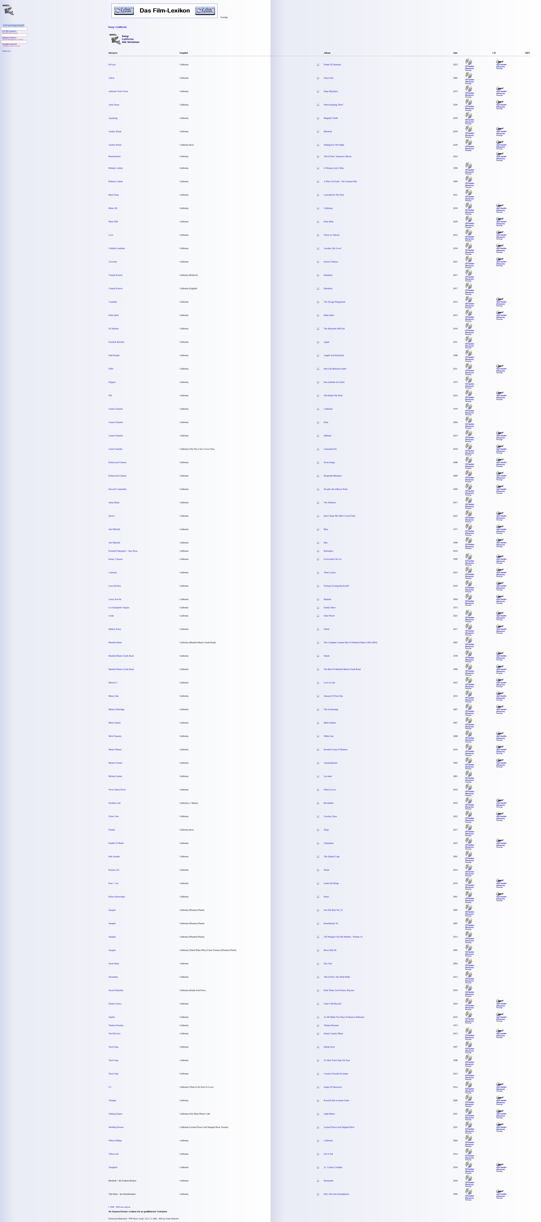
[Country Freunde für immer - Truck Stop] (318, 1074)
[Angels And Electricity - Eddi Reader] (318, 356)
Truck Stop (113, 1047)
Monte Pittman (115, 749)
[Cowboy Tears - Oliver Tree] (318, 817)
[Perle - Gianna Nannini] (318, 422)
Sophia (111, 1017)
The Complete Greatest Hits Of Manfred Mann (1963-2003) (350, 642)
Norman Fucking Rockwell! (336, 586)
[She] (318, 1194)
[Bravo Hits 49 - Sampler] (318, 950)
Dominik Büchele (116, 342)
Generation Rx (330, 449)
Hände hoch (329, 1047)
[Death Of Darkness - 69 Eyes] (318, 65)
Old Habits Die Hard (333, 395)
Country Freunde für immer (336, 1073)
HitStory (327, 435)
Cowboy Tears (330, 816)
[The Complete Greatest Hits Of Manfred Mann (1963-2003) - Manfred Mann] (318, 643)
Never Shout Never (117, 789)
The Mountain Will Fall (334, 328)
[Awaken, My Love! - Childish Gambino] (318, 249)
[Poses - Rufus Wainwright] (318, 897)
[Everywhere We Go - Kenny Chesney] (318, 559)
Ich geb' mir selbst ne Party (336, 489)
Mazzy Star (113, 696)
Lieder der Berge (331, 883)
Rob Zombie (114, 856)
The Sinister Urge (332, 856)
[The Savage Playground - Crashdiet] (318, 302)
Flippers (112, 382)
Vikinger (112, 1100)
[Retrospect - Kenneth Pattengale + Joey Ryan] (318, 551)
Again (326, 342)
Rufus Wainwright (116, 896)
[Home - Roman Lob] (318, 870)
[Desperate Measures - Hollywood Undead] (318, 476)
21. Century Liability (333, 1167)
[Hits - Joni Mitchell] (318, 543)
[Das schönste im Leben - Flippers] (318, 382)
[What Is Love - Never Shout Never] (318, 790)
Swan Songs (329, 462)
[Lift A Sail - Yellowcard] (318, 1154)
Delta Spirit (113, 315)
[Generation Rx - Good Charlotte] (318, 449)
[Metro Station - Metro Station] (318, 723)
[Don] (318, 516)
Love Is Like (329, 682)
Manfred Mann (115, 642)
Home (326, 870)
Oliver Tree (113, 816)
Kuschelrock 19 (331, 923)
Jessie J (111, 516)
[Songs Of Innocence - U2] (318, 1087)
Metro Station (114, 723)
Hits (325, 542)
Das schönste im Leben (334, 382)
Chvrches (112, 262)
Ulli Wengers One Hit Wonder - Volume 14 (343, 937)
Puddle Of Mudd (116, 843)
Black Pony (113, 195)
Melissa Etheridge (116, 709)
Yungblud (112, 1167)
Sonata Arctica (114, 1003)
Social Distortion (115, 990)
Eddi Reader (114, 355)
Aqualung (112, 118)
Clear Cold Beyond (332, 1003)
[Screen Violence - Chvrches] (318, 262)
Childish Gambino (116, 248)
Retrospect (328, 551)
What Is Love (330, 789)
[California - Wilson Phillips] (318, 1141)
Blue (326, 529)
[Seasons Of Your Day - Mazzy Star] (318, 696)
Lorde (111, 616)
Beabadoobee (114, 156)
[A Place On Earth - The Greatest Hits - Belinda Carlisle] (318, 182)
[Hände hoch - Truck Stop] (318, 1047)
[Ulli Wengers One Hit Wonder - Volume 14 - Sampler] (318, 937)
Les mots (328, 776)
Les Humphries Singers (118, 607)
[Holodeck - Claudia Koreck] (318, 275)
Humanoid (328, 1180)
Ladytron (112, 572)
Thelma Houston (115, 1025)
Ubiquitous (329, 843)
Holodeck (328, 275)
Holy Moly (329, 221)
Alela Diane (113, 104)
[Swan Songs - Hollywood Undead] (318, 463)
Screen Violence (331, 262)
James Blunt (113, 502)
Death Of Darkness (332, 64)
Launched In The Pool (334, 195)
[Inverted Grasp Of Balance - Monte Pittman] (318, 750)
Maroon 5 (112, 682)
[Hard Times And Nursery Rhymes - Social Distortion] (318, 991)
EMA (111, 369)
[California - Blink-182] (318, 208)
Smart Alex (329, 78)
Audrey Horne (114, 131)
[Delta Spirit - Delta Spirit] (318, 315)
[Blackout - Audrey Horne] (318, 132)
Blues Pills (113, 221)
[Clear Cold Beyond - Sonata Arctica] (318, 1004)
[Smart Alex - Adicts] (318, 78)
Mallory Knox (114, 629)
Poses (326, 896)
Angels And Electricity (334, 355)
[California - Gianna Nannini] (318, 409)
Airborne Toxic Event (118, 91)
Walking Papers (115, 1114)
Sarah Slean (113, 963)
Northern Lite (114, 803)
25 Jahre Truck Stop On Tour (337, 1060)
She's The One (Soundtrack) (336, 1194)
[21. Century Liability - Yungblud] (318, 1168)
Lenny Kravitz (114, 599)
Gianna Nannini (115, 409)
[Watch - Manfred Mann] (318, 656)
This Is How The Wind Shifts (337, 977)
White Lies (328, 736)
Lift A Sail (328, 1154)
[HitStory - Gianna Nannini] (318, 436)
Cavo (110, 235)
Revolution (329, 803)
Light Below (329, 1114)
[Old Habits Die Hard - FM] (318, 396)
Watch (326, 656)
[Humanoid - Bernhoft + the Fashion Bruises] (318, 1181)
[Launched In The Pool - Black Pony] (318, 195)
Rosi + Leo (113, 883)
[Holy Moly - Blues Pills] (318, 222)
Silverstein (113, 977)
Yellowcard (113, 1154)
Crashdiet (112, 302)
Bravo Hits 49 (330, 950)
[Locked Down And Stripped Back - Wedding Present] (318, 1127)
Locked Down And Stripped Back (339, 1127)
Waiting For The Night (334, 145)
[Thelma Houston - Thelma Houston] (318, 1026)
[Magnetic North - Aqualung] (318, 118)
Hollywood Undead (117, 462)
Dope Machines (331, 91)
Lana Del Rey (114, 586)
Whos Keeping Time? (333, 104)
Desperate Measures (333, 476)
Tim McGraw (114, 1033)
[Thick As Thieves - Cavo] (318, 235)
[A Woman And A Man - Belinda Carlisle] (318, 168)
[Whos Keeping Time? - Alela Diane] (318, 105)
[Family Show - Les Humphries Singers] (318, 608)
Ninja (326, 830)
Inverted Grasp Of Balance (336, 749)
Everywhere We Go (333, 559)
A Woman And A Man (334, 168)
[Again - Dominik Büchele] (318, 342)
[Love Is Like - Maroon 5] (318, 683)
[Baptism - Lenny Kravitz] (318, 599)
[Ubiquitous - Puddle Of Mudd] (318, 843)
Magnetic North (331, 118)
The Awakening (331, 709)
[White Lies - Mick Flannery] (318, 736)
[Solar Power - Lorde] (318, 616)
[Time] (318, 573)
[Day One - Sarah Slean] (318, 964)
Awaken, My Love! (332, 248)
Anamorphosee (330, 763)
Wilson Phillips (115, 1140)
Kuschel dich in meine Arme (336, 1100)
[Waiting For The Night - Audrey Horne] (318, 145)
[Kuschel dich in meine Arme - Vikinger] (318, 1101)
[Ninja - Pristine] (318, 830)
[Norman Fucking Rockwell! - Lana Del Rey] (318, 586)
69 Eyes (112, 64)
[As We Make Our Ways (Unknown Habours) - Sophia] (318, 1017)
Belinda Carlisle (115, 168)
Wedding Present (116, 1127)
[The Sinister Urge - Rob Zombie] (318, 857)
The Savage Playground (334, 302)
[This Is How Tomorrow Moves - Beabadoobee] (318, 157)
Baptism (327, 599)
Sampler (112, 910)
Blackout (328, 131)
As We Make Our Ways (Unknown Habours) (344, 1017)
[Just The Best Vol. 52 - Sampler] (318, 910)
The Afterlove (330, 502)
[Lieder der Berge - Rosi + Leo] (318, 883)
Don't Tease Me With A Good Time (339, 516)
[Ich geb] (318, 489)
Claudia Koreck (115, 275)
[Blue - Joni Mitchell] (318, 529)
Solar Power (329, 616)
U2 (109, 1087)
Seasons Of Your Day (333, 696)
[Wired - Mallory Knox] (318, 629)
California (328, 208)
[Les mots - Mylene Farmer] (318, 776)
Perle (326, 422)
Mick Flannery (115, 736)
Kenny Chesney (115, 559)
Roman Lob (113, 870)
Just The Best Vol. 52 (333, 910)
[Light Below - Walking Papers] (318, 1114)
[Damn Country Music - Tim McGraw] (318, 1034)
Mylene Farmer (115, 763)
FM (110, 395)
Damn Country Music (333, 1033)
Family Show (330, 607)
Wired (326, 629)
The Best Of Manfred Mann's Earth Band (342, 669)
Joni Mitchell (114, 529)
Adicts (111, 78)
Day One (328, 963)
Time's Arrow (330, 572)
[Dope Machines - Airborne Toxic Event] (318, 92)
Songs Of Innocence (333, 1087)
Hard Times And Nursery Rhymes (339, 990)
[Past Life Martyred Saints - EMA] (318, 369)
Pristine (111, 830)
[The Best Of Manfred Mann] (318, 669)
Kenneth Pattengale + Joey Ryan (123, 551)
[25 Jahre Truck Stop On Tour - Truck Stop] (318, 1060)
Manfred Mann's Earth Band (121, 656)
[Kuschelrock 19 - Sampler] (318, 924)
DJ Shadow (113, 328)
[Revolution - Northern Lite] (318, 803)
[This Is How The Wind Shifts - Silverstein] (318, 977)
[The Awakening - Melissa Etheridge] (318, 710)
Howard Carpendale (117, 489)
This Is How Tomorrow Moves (338, 156)
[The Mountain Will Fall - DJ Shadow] (318, 329)
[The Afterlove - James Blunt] (318, 503)
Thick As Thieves (332, 235)
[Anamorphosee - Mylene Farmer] (318, 763)
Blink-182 (112, 208)
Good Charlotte (115, 449)
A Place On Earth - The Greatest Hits (340, 181)
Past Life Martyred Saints (335, 369)
